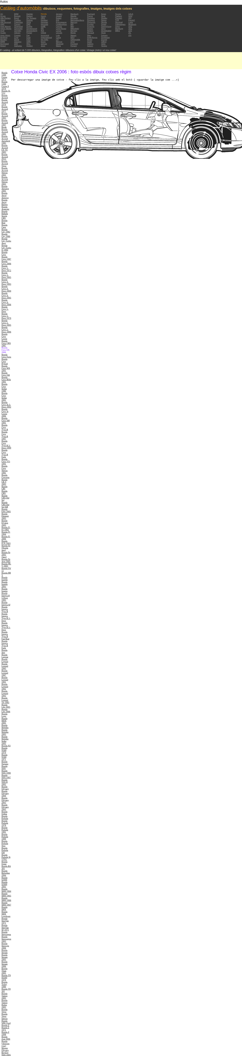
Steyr (103, 28)
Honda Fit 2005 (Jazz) (6, 554)
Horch (43, 16)
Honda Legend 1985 (5, 666)
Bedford (3, 37)
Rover (89, 39)
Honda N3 (6, 745)
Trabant (118, 16)
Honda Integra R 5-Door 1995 (6, 596)
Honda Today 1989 (4, 984)
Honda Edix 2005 (6, 510)
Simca (103, 20)
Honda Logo (4, 715)
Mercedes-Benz (77, 20)
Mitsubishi (75, 28)
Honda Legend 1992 (5, 686)
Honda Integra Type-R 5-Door (6, 626)
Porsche (90, 26)
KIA (57, 20)
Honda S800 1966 (6, 899)
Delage (29, 20)
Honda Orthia (4, 812)
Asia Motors (5, 26)
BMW (2, 42)
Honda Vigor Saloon (5, 1016)
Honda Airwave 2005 (5, 188)
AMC (2, 24)
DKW (28, 22)
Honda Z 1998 (5, 1033)
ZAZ (130, 31)
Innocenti (45, 35)
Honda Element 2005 (5, 516)
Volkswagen (120, 24)
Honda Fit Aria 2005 (6, 560)
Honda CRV (4, 487)
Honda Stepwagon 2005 (6, 938)
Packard (74, 44)
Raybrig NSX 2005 (6, 1053)
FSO (28, 39)
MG (72, 24)
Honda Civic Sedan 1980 (4, 387)
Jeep (43, 46)
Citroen (17, 33)
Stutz (103, 33)
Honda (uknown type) (5, 1043)
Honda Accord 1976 (5, 102)
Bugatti (17, 16)
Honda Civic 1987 (6, 258)
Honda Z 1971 (5, 1028)
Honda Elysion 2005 (5, 522)
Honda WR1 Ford (6, 1022)
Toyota (118, 14)
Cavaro (17, 24)
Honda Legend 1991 (5, 679)
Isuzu (43, 42)
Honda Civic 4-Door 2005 (6, 295)
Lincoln (59, 33)
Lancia (59, 26)
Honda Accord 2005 (5, 131)
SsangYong (106, 26)
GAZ (130, 16)
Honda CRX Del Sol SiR (5, 504)
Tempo (104, 46)
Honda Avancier (5, 208)
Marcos (59, 42)
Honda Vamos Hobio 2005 (4, 1003)
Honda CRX (4, 492)
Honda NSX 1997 (6, 776)
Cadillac (17, 20)
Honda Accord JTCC (5, 156)
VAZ (130, 28)
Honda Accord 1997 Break (5, 123)
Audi (2, 31)
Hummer (44, 22)
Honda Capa (4, 226)
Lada (130, 22)
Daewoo (17, 42)
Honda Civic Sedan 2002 (4, 396)
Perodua (91, 18)
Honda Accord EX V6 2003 (5, 148)
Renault (90, 33)
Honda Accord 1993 (5, 115)
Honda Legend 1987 (5, 672)
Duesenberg (31, 31)
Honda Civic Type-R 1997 (5, 435)
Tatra (103, 44)
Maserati (59, 44)
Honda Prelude (5, 817)
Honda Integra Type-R (5, 609)
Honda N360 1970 (4, 750)
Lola (58, 35)
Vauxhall (119, 22)
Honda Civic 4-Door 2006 (6, 302)
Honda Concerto (5, 476)
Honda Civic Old (6, 374)
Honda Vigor (4, 1010)
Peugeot (91, 20)
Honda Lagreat (5, 656)
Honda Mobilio (5, 726)
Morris (73, 33)
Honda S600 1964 (6, 890)
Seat (103, 16)
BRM (16, 14)
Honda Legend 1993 (5, 693)
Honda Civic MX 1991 (6, 368)
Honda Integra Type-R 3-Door (6, 617)
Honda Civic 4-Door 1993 (6, 281)
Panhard (91, 14)
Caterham (18, 22)
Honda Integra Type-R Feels (5, 644)
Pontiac (90, 24)
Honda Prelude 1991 (5, 829)
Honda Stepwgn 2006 (5, 945)
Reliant (90, 31)
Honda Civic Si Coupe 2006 (5, 412)
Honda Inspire (5, 590)
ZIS (129, 35)
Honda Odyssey (5, 787)
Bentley (3, 39)
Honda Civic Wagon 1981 (5, 469)
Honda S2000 (4, 878)
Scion (103, 14)
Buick (16, 18)
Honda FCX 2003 (6, 542)
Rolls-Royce (92, 37)
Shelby (104, 18)
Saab (89, 42)
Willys (117, 31)
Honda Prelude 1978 (5, 823)
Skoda (104, 22)
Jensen (59, 14)
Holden (29, 46)
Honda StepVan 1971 (5, 920)
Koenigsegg (61, 22)
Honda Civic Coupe (4, 336)
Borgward (4, 44)
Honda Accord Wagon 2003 (5, 171)
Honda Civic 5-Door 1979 (6, 315)
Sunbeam (105, 37)
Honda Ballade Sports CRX (5, 214)
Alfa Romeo (5, 18)
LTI (57, 39)
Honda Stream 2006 (5, 963)
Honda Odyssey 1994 (5, 793)
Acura (2, 16)
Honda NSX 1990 (6, 771)
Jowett (59, 16)
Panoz (90, 16)
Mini (72, 26)
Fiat (28, 35)
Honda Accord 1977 (5, 109)
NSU (72, 37)
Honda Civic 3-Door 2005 (6, 275)
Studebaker (106, 31)
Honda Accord (5, 96)
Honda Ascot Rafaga (5, 202)
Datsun (29, 16)
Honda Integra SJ (6, 603)
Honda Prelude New (5, 843)
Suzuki (104, 39)
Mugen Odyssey (5, 1049)
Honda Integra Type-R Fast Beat (5, 635)
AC (1, 14)
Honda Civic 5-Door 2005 (6, 322)
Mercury (74, 22)
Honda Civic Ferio (6, 355)
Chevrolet (18, 28)
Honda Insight (5, 578)
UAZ (130, 26)
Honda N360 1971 (4, 757)
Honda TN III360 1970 (6, 977)
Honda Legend (5, 660)
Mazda (73, 16)
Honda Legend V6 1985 (5, 700)
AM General (5, 22)
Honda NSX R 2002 (5, 782)
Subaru (104, 35)
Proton (90, 28)
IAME (43, 26)
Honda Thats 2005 (4, 970)
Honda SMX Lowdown (6, 913)
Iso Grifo (44, 39)
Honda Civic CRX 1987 (6, 343)
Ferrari (29, 33)
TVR (117, 20)
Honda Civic (4, 253)
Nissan (73, 35)
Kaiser (58, 18)
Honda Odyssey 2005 (5, 807)
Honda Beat (4, 221)
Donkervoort (31, 28)
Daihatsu (18, 46)
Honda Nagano (5, 762)
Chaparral (18, 26)
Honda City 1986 (6, 235)
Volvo (117, 26)
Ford (28, 37)
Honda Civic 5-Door (5, 309)
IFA (42, 28)
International (46, 37)
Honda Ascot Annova (5, 195)
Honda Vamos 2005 (4, 995)
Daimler (29, 14)
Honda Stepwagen (6, 933)
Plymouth (91, 22)
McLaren (74, 18)
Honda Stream (5, 951)
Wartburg (119, 28)
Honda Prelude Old (5, 850)
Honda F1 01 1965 (6, 528)
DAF (16, 44)
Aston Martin (5, 28)
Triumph (118, 18)
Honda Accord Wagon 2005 (5, 180)
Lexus (58, 31)
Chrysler (17, 31)
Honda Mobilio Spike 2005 (5, 739)
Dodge (29, 26)
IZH (129, 18)
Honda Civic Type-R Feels (5, 453)
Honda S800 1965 (6, 894)
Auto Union (5, 35)
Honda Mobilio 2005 (5, 732)
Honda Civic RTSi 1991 (6, 379)
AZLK (130, 14)
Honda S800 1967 (6, 903)
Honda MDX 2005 (4, 720)
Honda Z (5, 1025)
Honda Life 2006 (6, 710)
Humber (44, 20)
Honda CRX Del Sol (5, 497)
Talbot (103, 42)
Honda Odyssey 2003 (5, 800)
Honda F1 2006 (6, 537)
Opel (73, 42)
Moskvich (132, 24)
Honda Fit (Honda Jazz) (6, 547)
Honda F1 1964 (6, 533)
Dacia (16, 39)
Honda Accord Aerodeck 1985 (6, 139)
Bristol (3, 46)
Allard (2, 20)
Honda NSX (4, 767)
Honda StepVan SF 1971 (5, 927)
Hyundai (44, 24)
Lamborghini (61, 24)
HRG (43, 18)
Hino (28, 44)
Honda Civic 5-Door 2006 (6, 329)
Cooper (17, 35)
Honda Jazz (4, 651)
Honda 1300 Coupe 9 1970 (5, 85)
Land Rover (61, 28)
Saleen (90, 44)
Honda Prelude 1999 (5, 836)
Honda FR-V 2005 (6, 565)
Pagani (74, 46)
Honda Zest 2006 (6, 1038)
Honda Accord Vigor (5, 163)
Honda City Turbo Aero (6, 240)
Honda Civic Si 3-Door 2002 (6, 404)
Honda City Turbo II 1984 (6, 247)
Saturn (90, 46)
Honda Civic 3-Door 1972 (6, 268)
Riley (89, 35)
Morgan (74, 31)
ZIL (129, 33)
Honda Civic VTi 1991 (6, 461)
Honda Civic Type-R (5, 427)
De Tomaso (31, 18)
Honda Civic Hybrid (5, 361)
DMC (28, 24)
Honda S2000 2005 (4, 884)
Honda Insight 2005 (5, 584)
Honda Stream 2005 (5, 957)
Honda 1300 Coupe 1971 (4, 76)
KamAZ (131, 20)
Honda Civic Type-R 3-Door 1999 (6, 444)
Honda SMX (4, 908)
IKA (42, 31)
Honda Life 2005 (6, 706)
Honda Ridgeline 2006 (6, 873)
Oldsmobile (75, 39)
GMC (28, 42)
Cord (16, 37)
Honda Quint (4, 862)
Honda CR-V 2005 (4, 481)
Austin (3, 33)
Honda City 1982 (6, 230)
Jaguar (44, 44)
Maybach (74, 14)
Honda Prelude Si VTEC (6, 857)
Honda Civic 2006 (6, 262)
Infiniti (43, 33)
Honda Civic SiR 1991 (6, 420)
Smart (103, 24)
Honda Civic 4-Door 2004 (6, 288)
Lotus (58, 37)
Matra (58, 46)
